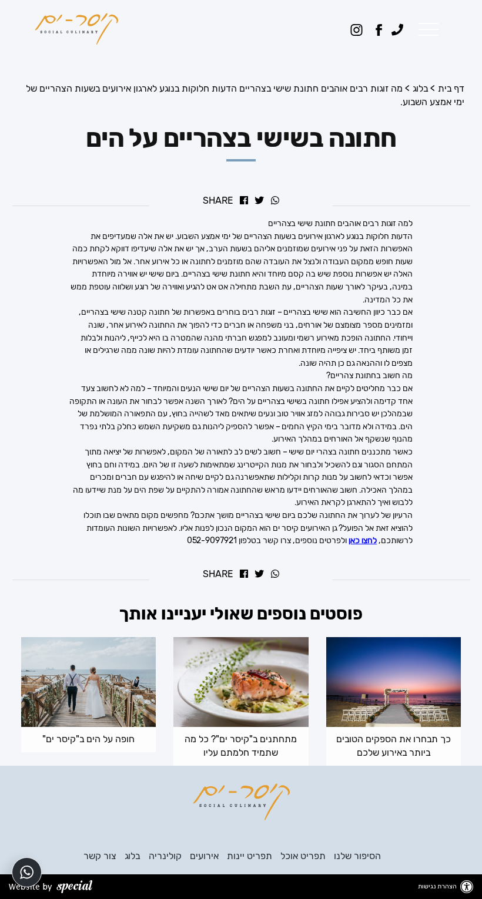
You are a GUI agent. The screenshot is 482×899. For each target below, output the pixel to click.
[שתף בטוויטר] (259, 201)
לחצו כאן (363, 541)
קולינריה (165, 855)
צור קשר (99, 855)
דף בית (451, 88)
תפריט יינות (249, 855)
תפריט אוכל (303, 855)
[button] (425, 29)
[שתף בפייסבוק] (244, 201)
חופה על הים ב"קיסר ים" (88, 739)
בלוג (421, 88)
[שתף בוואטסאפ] (275, 201)
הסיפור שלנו (357, 855)
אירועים (204, 855)
